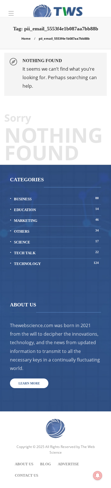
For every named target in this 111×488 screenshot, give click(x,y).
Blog (45, 464)
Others (56, 231)
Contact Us (26, 475)
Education (56, 209)
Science (56, 241)
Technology (56, 263)
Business (56, 198)
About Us (24, 464)
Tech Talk (56, 252)
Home (26, 38)
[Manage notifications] (97, 475)
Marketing (56, 220)
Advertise (68, 464)
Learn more (29, 383)
